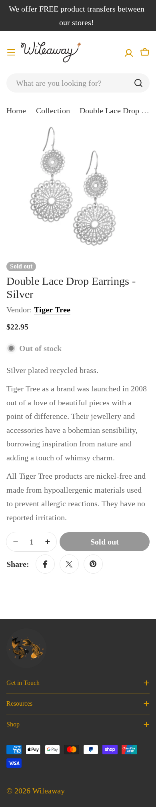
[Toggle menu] (11, 52)
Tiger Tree (52, 309)
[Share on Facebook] (45, 564)
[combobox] (78, 83)
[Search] (138, 83)
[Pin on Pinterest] (93, 564)
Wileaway (48, 790)
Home (16, 110)
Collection (53, 110)
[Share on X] (69, 564)
